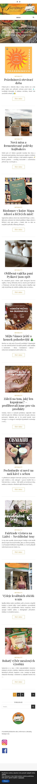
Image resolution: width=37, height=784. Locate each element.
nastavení (21, 778)
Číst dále (18, 98)
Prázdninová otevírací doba (18, 81)
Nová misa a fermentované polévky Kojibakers (18, 145)
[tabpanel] (18, 31)
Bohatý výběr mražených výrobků (18, 662)
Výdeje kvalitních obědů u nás (18, 597)
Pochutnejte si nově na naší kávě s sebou (18, 472)
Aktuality (18, 76)
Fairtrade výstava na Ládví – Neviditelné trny (18, 534)
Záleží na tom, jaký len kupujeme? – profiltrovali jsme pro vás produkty (18, 404)
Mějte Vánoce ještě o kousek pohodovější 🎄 (18, 337)
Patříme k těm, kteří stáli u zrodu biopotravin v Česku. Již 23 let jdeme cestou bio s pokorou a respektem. (18, 30)
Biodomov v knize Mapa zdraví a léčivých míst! (18, 212)
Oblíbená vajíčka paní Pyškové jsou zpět (18, 275)
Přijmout (6, 781)
